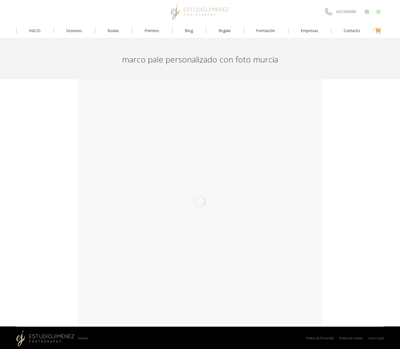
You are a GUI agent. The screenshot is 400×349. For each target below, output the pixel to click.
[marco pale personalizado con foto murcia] (200, 201)
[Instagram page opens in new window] (366, 12)
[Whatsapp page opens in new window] (378, 12)
